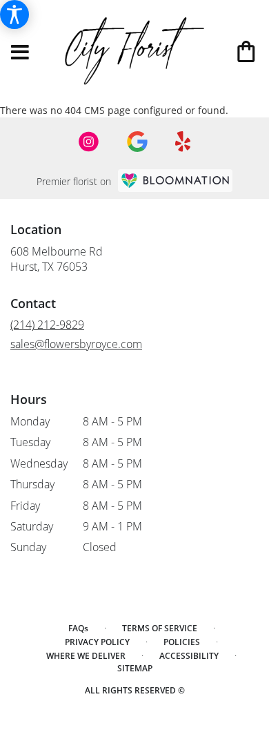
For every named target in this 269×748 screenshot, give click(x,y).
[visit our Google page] (137, 141)
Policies (181, 642)
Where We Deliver (86, 656)
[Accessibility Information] (14, 14)
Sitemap (134, 668)
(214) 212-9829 (47, 324)
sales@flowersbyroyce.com (76, 344)
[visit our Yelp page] (183, 141)
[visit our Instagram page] (89, 141)
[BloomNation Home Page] (175, 180)
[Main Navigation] (20, 52)
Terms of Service (159, 628)
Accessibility (189, 656)
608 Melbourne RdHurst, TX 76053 (56, 259)
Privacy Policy (97, 642)
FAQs (78, 628)
